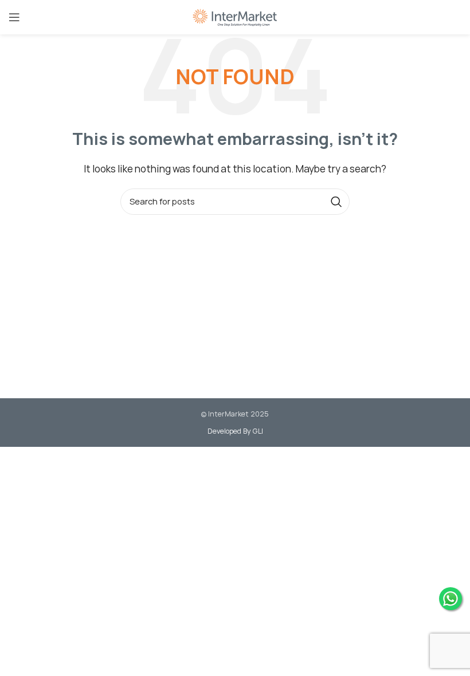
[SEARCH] (336, 201)
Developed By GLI (235, 431)
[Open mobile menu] (14, 17)
